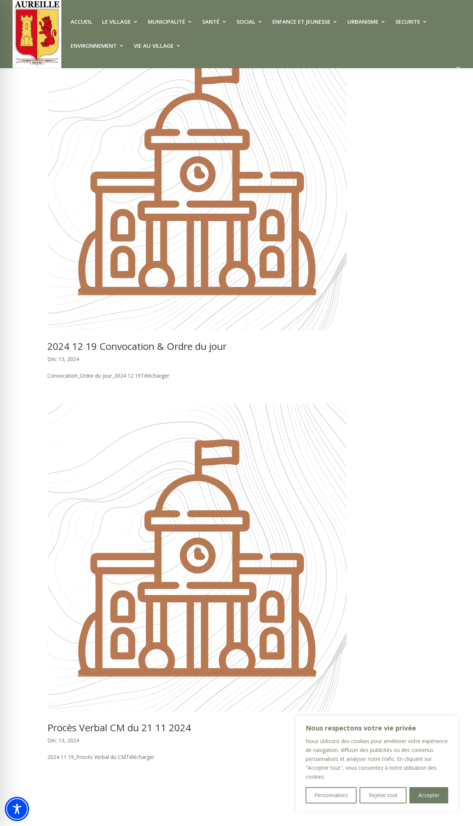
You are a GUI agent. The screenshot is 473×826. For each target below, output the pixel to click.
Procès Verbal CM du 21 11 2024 (119, 727)
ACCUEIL (81, 22)
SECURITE (407, 22)
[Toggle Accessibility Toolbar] (17, 808)
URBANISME (362, 22)
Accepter (428, 795)
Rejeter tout (383, 795)
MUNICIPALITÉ (166, 22)
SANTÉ (211, 22)
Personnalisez (331, 795)
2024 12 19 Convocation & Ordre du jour (137, 346)
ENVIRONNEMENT (94, 46)
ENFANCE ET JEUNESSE (301, 22)
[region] (377, 763)
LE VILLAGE (116, 22)
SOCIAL (245, 22)
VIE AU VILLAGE (154, 46)
